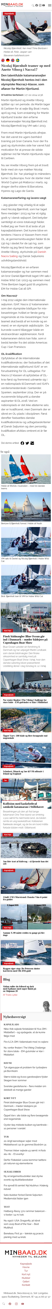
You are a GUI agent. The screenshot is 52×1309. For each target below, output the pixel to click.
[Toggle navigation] (49, 5)
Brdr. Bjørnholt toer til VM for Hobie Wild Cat (22, 596)
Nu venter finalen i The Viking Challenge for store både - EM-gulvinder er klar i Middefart (25, 701)
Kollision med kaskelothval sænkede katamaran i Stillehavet (23, 805)
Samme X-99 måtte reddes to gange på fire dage (23, 934)
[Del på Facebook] (22, 443)
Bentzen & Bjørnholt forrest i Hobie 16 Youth (21, 523)
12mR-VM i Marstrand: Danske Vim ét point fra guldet (25, 898)
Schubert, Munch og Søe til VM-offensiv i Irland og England (23, 772)
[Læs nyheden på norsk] (12, 60)
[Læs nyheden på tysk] (8, 60)
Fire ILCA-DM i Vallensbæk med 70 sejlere (26, 1041)
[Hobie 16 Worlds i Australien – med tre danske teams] (26, 469)
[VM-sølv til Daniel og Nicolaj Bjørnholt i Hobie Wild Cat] (26, 542)
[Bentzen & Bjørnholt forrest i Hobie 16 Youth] (26, 507)
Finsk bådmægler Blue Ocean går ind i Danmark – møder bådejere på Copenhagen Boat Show (25, 639)
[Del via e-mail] (32, 443)
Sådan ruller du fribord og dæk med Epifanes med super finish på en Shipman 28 (19, 988)
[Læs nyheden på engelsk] (3, 60)
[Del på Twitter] (27, 443)
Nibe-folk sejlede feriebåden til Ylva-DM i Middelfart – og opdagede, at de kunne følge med (25, 1032)
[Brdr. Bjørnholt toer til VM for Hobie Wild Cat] (26, 579)
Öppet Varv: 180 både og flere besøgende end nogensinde (25, 737)
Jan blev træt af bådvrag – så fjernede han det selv (25, 862)
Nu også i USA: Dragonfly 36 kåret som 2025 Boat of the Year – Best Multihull (22, 1224)
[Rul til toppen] (47, 1304)
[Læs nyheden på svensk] (17, 60)
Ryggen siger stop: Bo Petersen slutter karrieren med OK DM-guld (21, 969)
